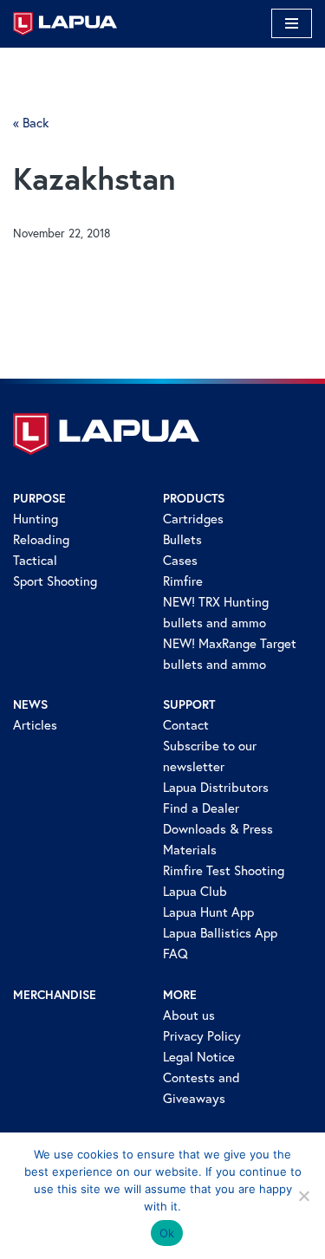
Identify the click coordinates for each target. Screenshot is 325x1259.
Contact (186, 725)
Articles (35, 725)
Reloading (41, 539)
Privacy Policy (202, 1036)
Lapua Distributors (216, 787)
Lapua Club (195, 891)
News (30, 704)
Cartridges (193, 518)
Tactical (35, 560)
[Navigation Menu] (291, 23)
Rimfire (183, 581)
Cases (180, 560)
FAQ (175, 953)
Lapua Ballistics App (220, 933)
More (180, 995)
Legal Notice (199, 1056)
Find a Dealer (201, 808)
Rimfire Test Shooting (223, 870)
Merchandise (54, 995)
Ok (167, 1233)
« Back (31, 122)
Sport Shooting (55, 581)
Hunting (35, 518)
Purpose (39, 498)
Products (193, 498)
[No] (303, 1195)
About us (189, 1015)
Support (189, 704)
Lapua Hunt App (208, 912)
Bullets (182, 539)
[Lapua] (65, 24)
